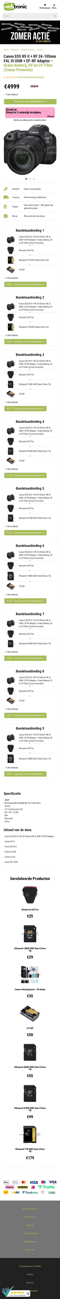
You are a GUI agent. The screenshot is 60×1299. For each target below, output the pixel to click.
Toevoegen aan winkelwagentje (29, 101)
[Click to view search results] (55, 17)
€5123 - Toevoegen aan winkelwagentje (24, 532)
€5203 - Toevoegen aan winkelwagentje (24, 341)
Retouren (30, 1225)
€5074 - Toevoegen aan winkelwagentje (24, 715)
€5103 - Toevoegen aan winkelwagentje (24, 601)
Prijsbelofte (30, 1250)
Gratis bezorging (30, 1233)
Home (6, 49)
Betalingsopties (30, 1241)
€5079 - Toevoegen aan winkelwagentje (24, 658)
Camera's (15, 49)
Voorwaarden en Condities (30, 1266)
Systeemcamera (28, 49)
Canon (40, 49)
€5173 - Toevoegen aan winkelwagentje (24, 408)
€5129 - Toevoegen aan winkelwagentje (24, 475)
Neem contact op (30, 1209)
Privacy (30, 1274)
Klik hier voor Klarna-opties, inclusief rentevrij (30, 120)
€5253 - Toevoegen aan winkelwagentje (24, 284)
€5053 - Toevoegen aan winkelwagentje (24, 774)
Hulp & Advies (30, 1217)
